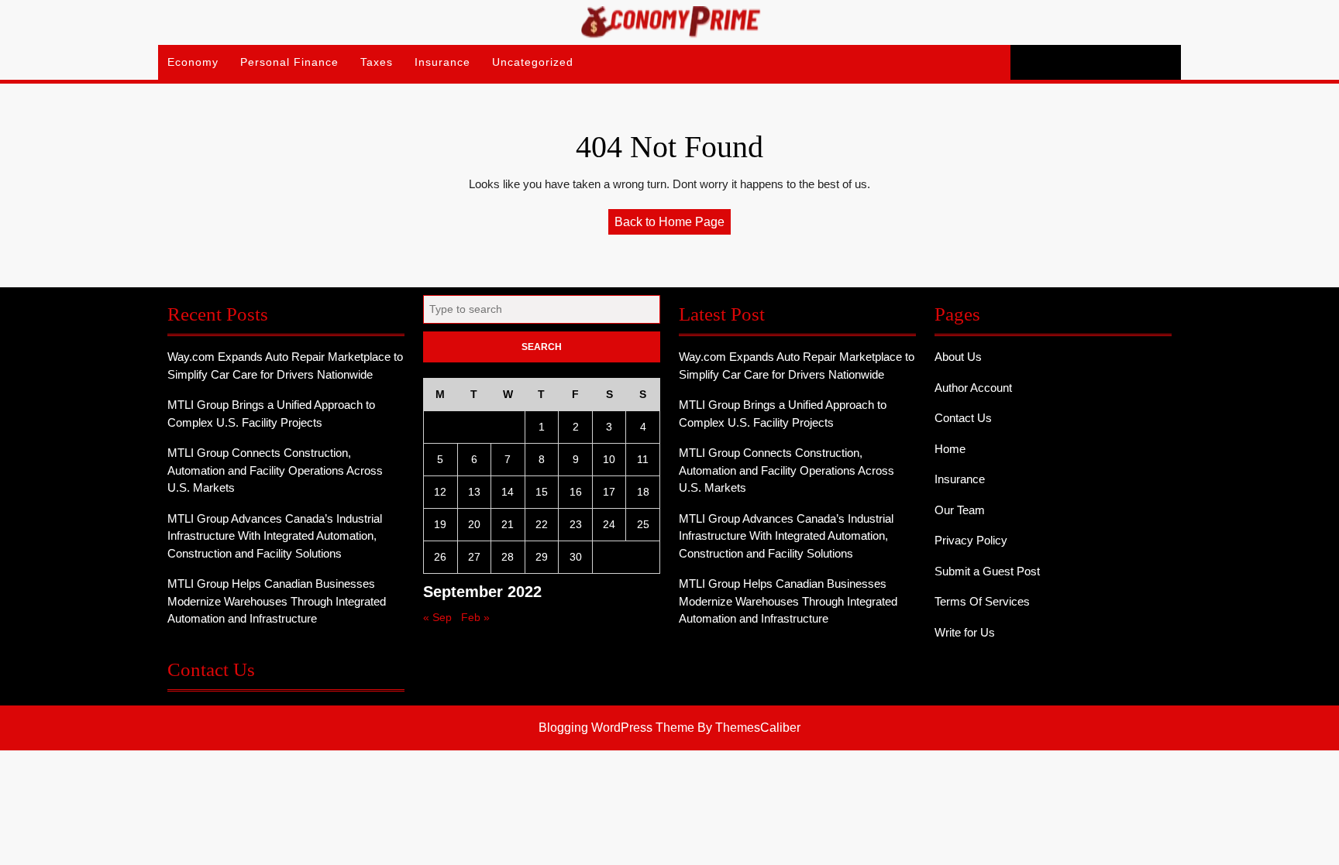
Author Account (973, 387)
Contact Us (963, 417)
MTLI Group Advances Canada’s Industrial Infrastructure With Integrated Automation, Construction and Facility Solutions (274, 536)
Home (950, 448)
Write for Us (965, 632)
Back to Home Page (672, 225)
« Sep (437, 617)
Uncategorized (532, 62)
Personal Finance (289, 62)
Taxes (376, 62)
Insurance (442, 62)
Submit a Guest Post (987, 571)
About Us (958, 356)
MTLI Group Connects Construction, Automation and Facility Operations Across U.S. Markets (275, 470)
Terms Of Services (982, 601)
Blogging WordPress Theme (616, 727)
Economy (193, 62)
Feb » (475, 617)
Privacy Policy (971, 540)
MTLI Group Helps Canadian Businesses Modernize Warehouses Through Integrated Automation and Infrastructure (276, 601)
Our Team (960, 510)
